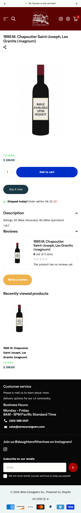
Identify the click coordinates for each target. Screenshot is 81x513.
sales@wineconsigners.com (27, 427)
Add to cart (46, 172)
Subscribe (73, 467)
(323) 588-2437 (18, 421)
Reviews (10, 231)
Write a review (17, 280)
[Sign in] (68, 19)
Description (13, 213)
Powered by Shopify (58, 492)
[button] (4, 3)
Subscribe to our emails (19, 459)
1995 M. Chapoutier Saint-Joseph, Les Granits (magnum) (15, 352)
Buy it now (15, 189)
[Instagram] (5, 449)
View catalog (5, 19)
